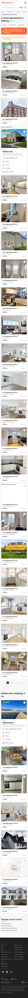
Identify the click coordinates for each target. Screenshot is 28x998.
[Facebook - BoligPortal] (3, 972)
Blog (2, 947)
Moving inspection (18, 947)
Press (2, 949)
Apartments (10, 11)
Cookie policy (4, 954)
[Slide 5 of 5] (15, 59)
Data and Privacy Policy (6, 952)
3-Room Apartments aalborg (9, 930)
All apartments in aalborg (10, 14)
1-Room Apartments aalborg (9, 928)
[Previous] (4, 683)
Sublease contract (18, 949)
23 (20, 682)
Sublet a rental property (19, 952)
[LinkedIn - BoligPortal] (7, 972)
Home (2, 11)
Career (2, 961)
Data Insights (4, 966)
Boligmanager (4, 963)
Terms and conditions (19, 956)
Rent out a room (17, 945)
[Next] (23, 683)
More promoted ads (6, 127)
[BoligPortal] (7, 2)
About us (3, 945)
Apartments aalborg (6, 926)
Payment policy (4, 956)
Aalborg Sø (21, 25)
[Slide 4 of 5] (14, 59)
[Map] (25, 7)
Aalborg (18, 11)
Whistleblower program (6, 959)
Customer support (18, 954)
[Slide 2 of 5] (13, 59)
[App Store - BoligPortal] (14, 979)
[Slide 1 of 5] (12, 59)
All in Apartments (6, 923)
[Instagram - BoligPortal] (11, 972)
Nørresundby (12, 25)
